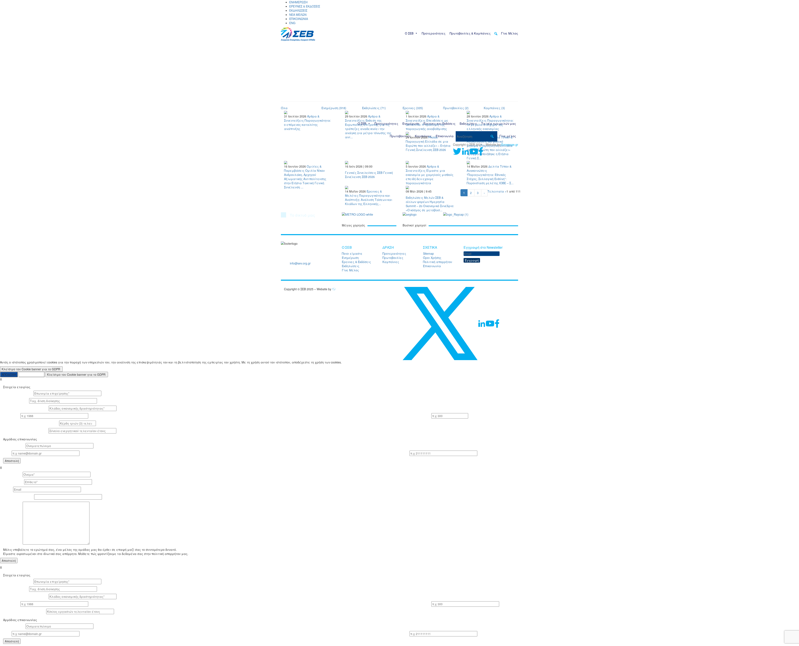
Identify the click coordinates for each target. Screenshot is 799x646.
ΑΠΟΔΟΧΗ (9, 374)
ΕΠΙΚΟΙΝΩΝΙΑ (298, 19)
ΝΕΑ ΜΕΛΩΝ (297, 14)
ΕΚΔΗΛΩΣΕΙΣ (298, 10)
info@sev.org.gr (300, 263)
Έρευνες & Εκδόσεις (356, 262)
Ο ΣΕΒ (409, 33)
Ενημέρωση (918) (333, 108)
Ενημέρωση (350, 258)
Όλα (284, 108)
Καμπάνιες (390, 262)
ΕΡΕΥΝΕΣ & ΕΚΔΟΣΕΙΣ (304, 6)
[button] (496, 34)
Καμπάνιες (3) (494, 108)
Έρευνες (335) (413, 108)
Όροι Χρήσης (432, 258)
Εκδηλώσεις (350, 266)
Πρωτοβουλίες (392, 258)
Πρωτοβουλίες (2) (456, 108)
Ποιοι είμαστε (352, 253)
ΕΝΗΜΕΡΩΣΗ (298, 2)
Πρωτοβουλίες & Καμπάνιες (470, 33)
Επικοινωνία (432, 266)
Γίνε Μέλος (509, 33)
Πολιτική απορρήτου (437, 262)
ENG (292, 23)
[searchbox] (476, 136)
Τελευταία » (497, 191)
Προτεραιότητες (433, 33)
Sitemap (428, 253)
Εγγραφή (472, 260)
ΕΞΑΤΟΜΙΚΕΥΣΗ (31, 374)
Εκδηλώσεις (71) (374, 108)
